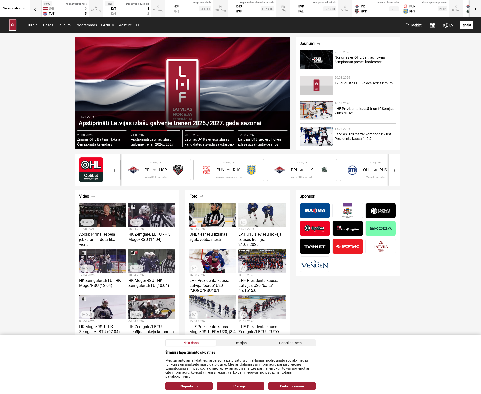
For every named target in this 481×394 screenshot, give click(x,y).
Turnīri (32, 25)
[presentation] (35, 8)
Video (84, 196)
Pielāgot (240, 386)
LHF (139, 25)
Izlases (47, 25)
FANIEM (108, 25)
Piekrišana (191, 343)
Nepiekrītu (189, 386)
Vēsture (125, 25)
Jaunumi (64, 25)
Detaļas (241, 343)
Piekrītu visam (292, 386)
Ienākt (466, 25)
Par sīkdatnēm (290, 343)
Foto (193, 196)
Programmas (86, 25)
